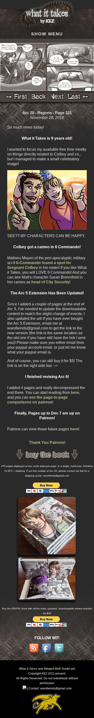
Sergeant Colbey (22, 268)
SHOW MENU (47, 33)
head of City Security (50, 282)
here (75, 392)
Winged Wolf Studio (57, 668)
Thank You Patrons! (47, 442)
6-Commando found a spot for (43, 263)
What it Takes (28, 668)
